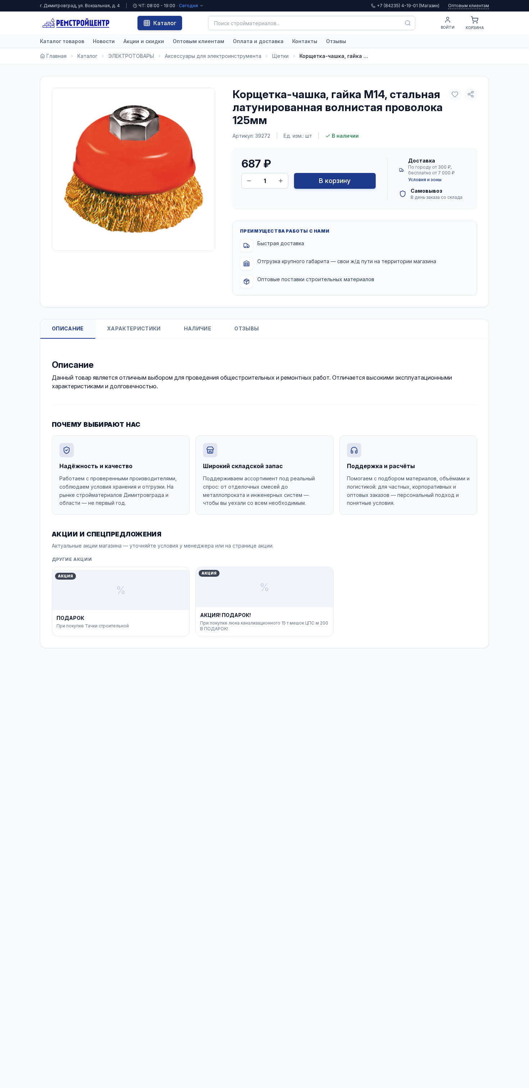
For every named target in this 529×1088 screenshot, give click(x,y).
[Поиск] (407, 23)
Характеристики (134, 328)
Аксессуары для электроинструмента (213, 56)
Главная (56, 56)
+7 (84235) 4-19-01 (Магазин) (408, 5)
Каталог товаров (62, 41)
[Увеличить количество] (280, 181)
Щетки (280, 56)
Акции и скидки (143, 41)
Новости (104, 41)
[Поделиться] (470, 94)
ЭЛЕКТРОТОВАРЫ (131, 56)
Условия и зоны (425, 179)
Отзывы (336, 41)
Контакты (304, 41)
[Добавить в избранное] (454, 94)
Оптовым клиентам (468, 5)
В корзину (335, 180)
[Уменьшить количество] (249, 181)
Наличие (197, 328)
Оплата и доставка (258, 41)
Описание (68, 328)
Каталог (164, 23)
